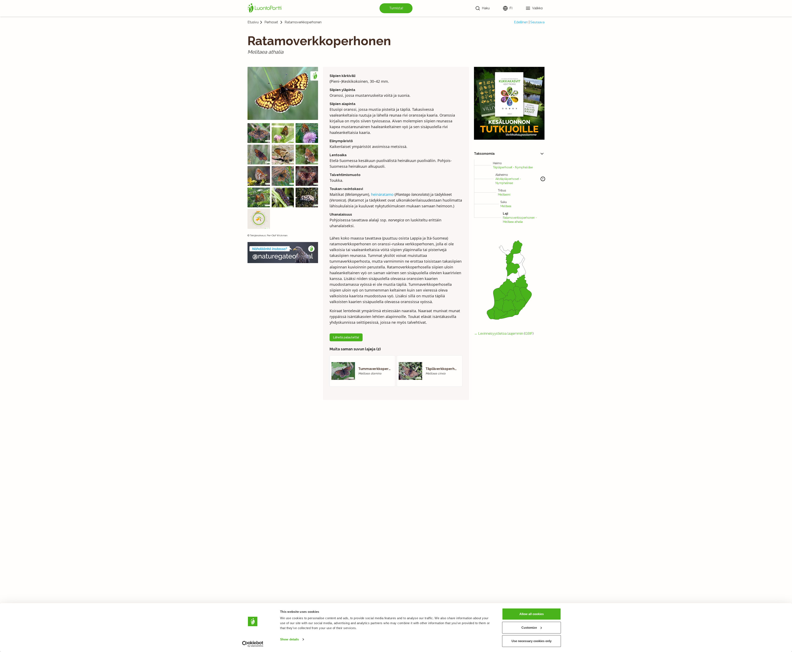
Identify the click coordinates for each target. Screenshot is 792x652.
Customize (529, 627)
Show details (289, 639)
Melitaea (505, 206)
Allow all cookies (531, 614)
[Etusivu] (265, 8)
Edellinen (521, 22)
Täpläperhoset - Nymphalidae (513, 167)
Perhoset (271, 22)
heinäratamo (382, 194)
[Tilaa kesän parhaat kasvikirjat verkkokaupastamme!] (509, 103)
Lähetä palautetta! (346, 337)
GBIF (529, 333)
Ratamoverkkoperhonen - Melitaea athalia (520, 219)
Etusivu (253, 22)
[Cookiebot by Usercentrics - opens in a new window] (253, 644)
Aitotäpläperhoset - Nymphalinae (508, 181)
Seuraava (537, 22)
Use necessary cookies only (532, 641)
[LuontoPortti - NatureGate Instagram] (283, 252)
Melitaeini (504, 194)
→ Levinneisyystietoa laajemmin (498, 333)
